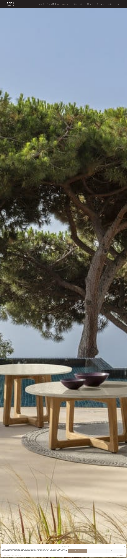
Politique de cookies (6, 555)
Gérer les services (119, 555)
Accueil (41, 4)
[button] (124, 546)
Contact (117, 4)
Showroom (100, 4)
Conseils (109, 4)
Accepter (77, 550)
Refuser (96, 550)
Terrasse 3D (50, 4)
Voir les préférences (115, 550)
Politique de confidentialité (16, 555)
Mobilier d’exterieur (62, 4)
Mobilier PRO (90, 4)
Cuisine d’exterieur (78, 4)
